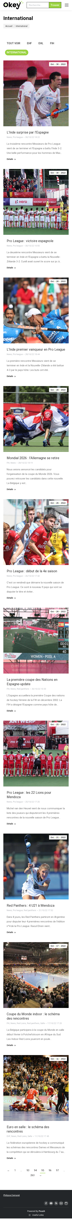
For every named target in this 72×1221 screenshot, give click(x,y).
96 (50, 1170)
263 (32, 1175)
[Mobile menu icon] (67, 5)
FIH (52, 43)
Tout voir (13, 43)
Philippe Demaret (11, 1195)
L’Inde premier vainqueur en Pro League (36, 349)
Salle (42, 1023)
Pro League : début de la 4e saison (32, 571)
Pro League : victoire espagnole (30, 241)
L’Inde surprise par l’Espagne (28, 132)
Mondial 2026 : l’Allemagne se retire (33, 458)
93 (28, 1170)
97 (57, 1170)
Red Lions (21, 1023)
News (9, 137)
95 (42, 1170)
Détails (10, 159)
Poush (42, 1211)
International (17, 52)
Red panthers (23, 689)
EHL (41, 43)
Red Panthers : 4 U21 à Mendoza (30, 905)
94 (35, 1170)
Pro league (18, 137)
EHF (29, 43)
